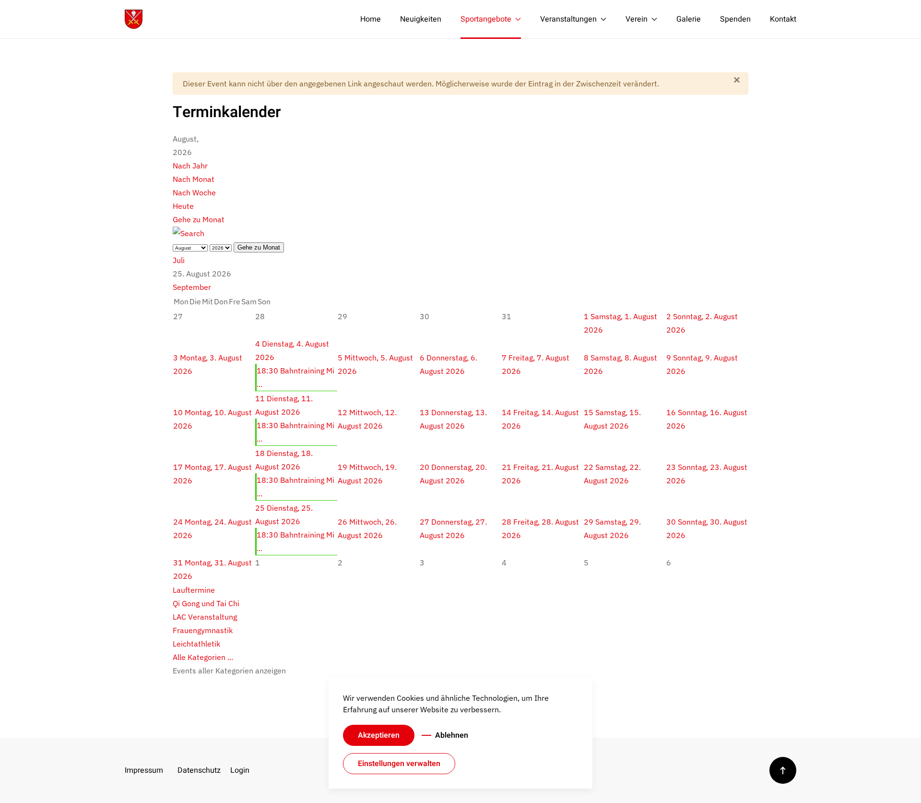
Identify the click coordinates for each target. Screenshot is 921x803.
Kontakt (783, 19)
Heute (183, 206)
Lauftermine (194, 590)
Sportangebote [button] (485, 19)
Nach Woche (194, 192)
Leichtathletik (196, 643)
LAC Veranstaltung (205, 617)
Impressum (144, 770)
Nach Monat (193, 179)
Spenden (735, 19)
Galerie (688, 19)
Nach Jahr (190, 165)
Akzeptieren (379, 735)
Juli (179, 260)
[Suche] (188, 233)
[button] (782, 770)
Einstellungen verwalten (399, 763)
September (192, 287)
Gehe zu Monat (198, 219)
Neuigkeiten (420, 19)
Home (370, 19)
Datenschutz (196, 770)
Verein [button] (637, 19)
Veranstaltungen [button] (568, 19)
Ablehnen (451, 735)
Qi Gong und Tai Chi (206, 603)
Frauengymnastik (203, 630)
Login (239, 770)
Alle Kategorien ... (203, 657)
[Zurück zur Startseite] (133, 19)
